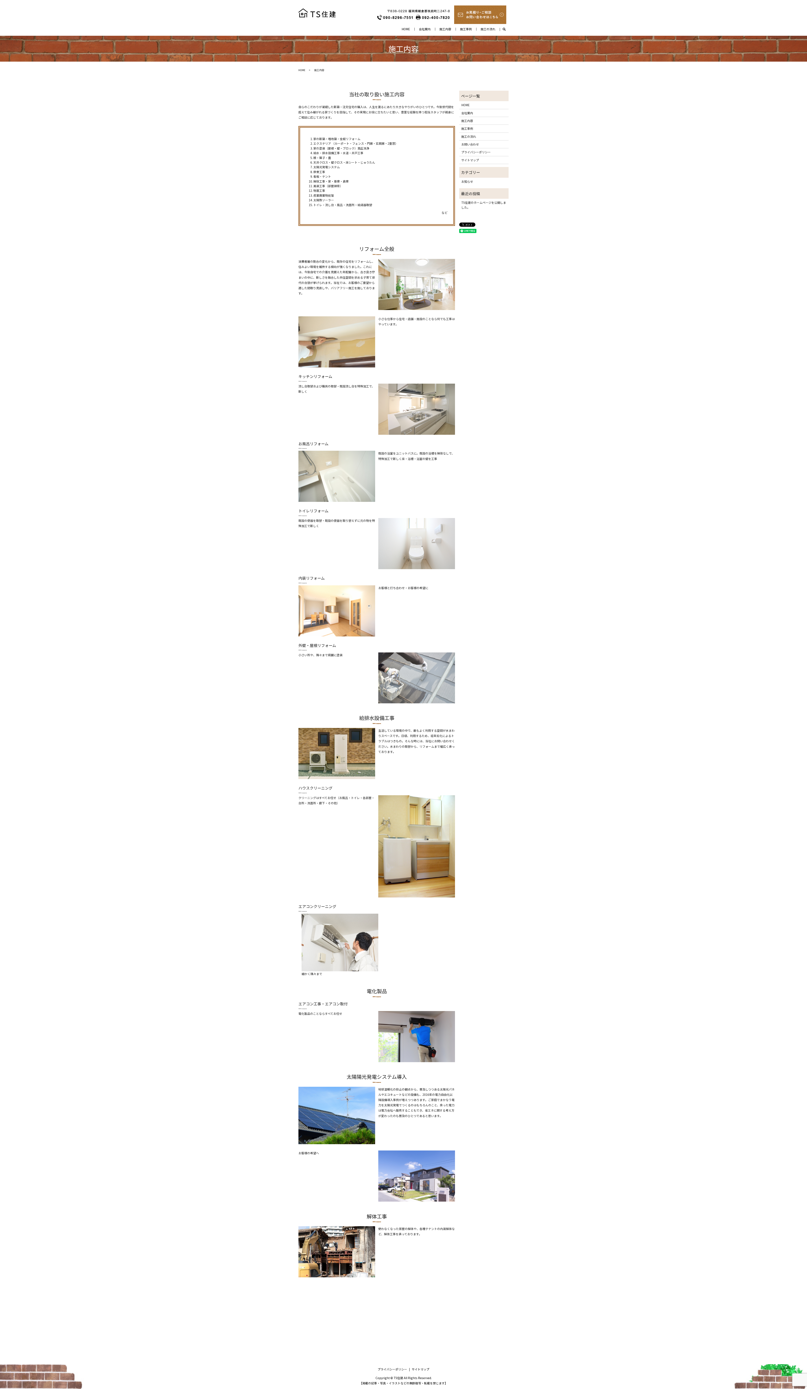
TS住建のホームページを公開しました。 (483, 204)
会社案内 (425, 29)
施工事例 (466, 29)
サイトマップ (470, 160)
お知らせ (467, 181)
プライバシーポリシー (476, 152)
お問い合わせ (470, 144)
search (504, 29)
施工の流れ (488, 29)
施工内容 (445, 29)
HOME (406, 29)
